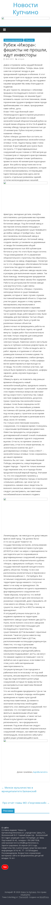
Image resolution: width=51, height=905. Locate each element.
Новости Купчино (25, 8)
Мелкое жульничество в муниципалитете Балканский (19, 789)
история (21, 59)
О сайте (5, 827)
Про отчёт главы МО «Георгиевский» (25, 802)
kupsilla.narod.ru (40, 772)
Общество (29, 40)
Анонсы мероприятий (13, 40)
